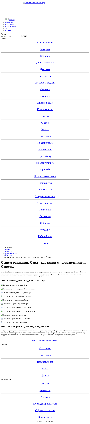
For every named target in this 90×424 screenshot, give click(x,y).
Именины (45, 89)
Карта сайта (45, 417)
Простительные (45, 162)
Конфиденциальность (45, 403)
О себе (45, 122)
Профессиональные (45, 176)
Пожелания (9, 24)
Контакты (45, 390)
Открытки (9, 22)
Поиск (3, 34)
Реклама (45, 397)
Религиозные (45, 189)
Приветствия (45, 149)
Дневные (45, 69)
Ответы (45, 129)
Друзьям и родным (45, 82)
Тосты (7, 28)
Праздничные (45, 142)
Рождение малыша (45, 196)
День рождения (45, 62)
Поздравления (10, 26)
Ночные (45, 116)
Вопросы (45, 55)
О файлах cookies (45, 410)
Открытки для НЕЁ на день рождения (45, 340)
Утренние (45, 229)
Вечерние (45, 49)
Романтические (45, 202)
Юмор (45, 243)
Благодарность (45, 42)
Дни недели (45, 76)
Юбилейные (45, 236)
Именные (45, 96)
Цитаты (8, 30)
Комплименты (45, 109)
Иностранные (45, 102)
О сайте (45, 383)
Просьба (45, 169)
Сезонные (45, 216)
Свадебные (45, 209)
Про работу (45, 156)
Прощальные (45, 182)
